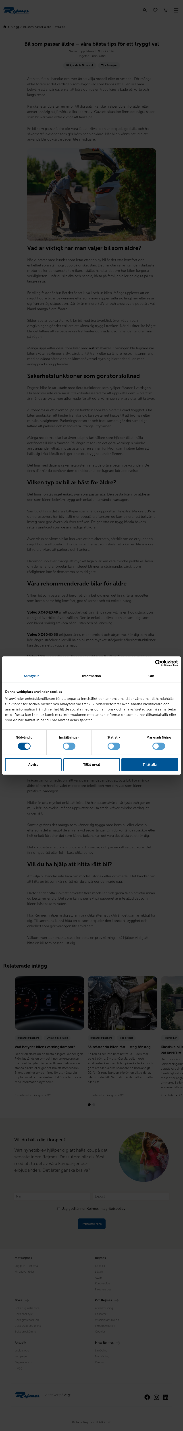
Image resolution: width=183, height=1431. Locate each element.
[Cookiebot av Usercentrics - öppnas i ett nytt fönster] (158, 663)
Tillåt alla (150, 765)
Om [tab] (151, 676)
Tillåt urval (91, 765)
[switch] (69, 746)
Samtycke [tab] (32, 676)
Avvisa (33, 765)
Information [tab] (91, 676)
